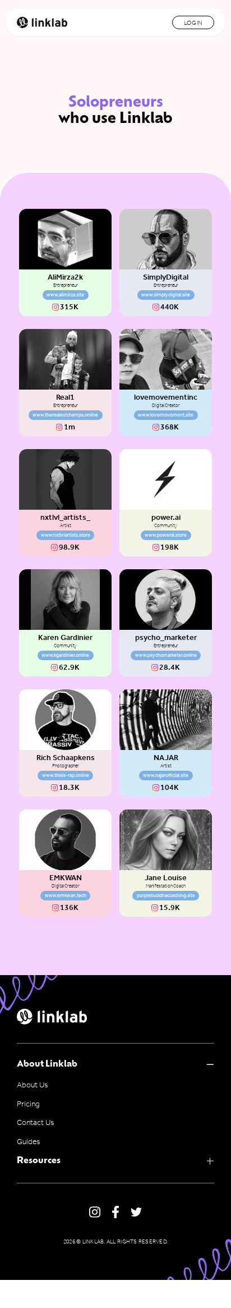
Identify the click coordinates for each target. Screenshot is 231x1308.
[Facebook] (115, 1212)
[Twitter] (136, 1212)
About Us (32, 1085)
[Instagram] (94, 1212)
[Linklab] (42, 22)
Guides (28, 1141)
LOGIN (193, 22)
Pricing (28, 1104)
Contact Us (35, 1122)
